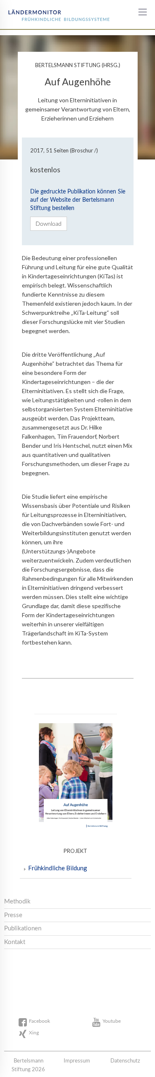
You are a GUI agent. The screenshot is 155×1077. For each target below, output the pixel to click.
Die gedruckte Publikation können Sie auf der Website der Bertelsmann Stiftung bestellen (77, 200)
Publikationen (22, 928)
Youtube (112, 1021)
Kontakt (14, 942)
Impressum (77, 1061)
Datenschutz (125, 1061)
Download (49, 223)
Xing (34, 1032)
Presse (13, 915)
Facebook (39, 1021)
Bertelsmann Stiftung (38, 12)
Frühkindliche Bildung (57, 868)
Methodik (17, 901)
